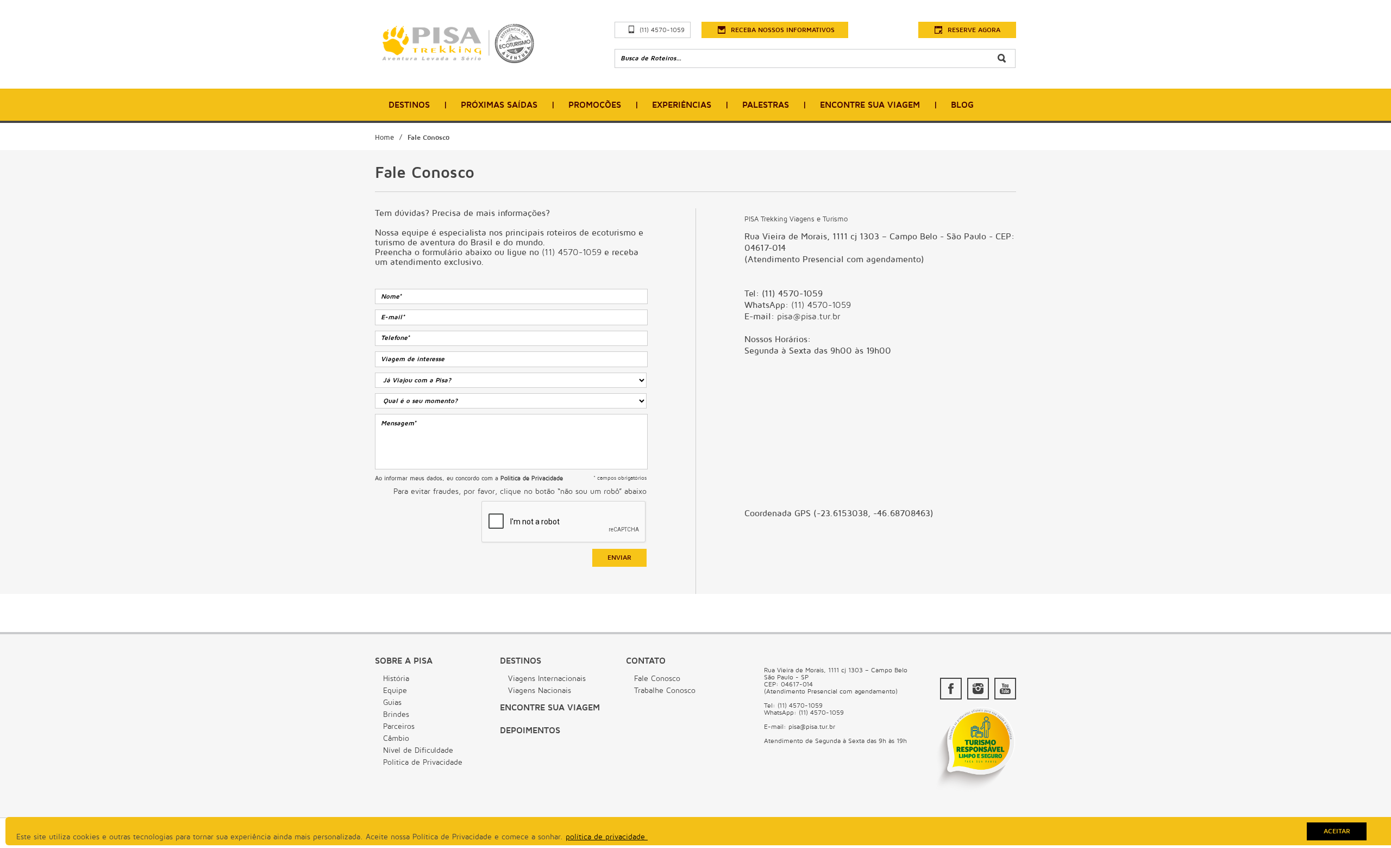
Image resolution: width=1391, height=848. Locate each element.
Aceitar (1337, 831)
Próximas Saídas (499, 105)
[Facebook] (951, 689)
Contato (646, 661)
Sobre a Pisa (404, 661)
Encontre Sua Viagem (870, 105)
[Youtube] (1005, 689)
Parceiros (399, 726)
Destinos (409, 105)
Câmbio (396, 738)
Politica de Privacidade (422, 762)
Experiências (681, 105)
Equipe (395, 690)
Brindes (396, 714)
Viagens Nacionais (539, 690)
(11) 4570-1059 (662, 30)
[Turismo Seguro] (975, 791)
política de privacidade (607, 837)
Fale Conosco (428, 137)
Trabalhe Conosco (665, 690)
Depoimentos (530, 730)
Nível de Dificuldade (418, 750)
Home (384, 137)
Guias (392, 702)
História (396, 678)
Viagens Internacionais (547, 678)
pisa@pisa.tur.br (808, 316)
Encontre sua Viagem (550, 708)
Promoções (594, 105)
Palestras (765, 105)
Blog (962, 105)
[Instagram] (978, 689)
